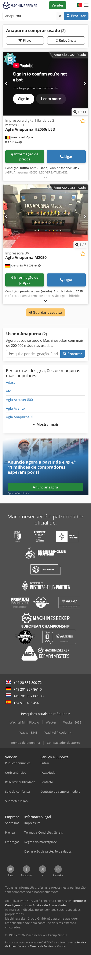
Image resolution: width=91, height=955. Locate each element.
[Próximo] (84, 83)
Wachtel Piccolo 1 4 (58, 732)
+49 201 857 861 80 (29, 696)
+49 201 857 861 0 (28, 689)
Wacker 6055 (72, 722)
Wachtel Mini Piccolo (24, 722)
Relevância (67, 40)
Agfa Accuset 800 (19, 399)
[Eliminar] (60, 16)
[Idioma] (79, 5)
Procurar (78, 15)
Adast (10, 382)
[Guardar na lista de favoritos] (83, 121)
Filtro (27, 40)
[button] (86, 5)
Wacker (51, 722)
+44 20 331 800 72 (28, 682)
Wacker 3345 (28, 732)
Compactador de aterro (63, 743)
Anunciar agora (45, 487)
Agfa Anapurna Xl (19, 417)
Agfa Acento (15, 408)
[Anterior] (6, 83)
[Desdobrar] (45, 177)
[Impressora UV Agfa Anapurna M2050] (45, 216)
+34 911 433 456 (26, 703)
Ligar (68, 156)
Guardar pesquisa (47, 312)
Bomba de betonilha (25, 743)
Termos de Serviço (41, 946)
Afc (8, 391)
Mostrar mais (47, 424)
